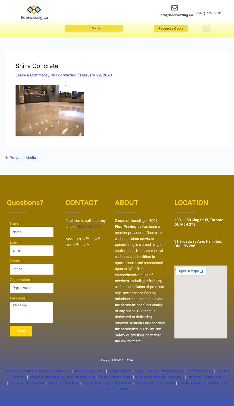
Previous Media (20, 157)
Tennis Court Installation (63, 383)
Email (14, 242)
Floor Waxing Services (199, 371)
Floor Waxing (176, 377)
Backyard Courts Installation (46, 377)
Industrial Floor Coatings (150, 377)
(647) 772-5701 (209, 13)
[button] (94, 28)
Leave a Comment (31, 75)
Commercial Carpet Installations (155, 383)
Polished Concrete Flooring (115, 377)
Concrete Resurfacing (81, 377)
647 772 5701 (89, 226)
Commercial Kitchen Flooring (27, 383)
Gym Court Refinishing (57, 371)
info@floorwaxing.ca (176, 15)
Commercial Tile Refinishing (204, 377)
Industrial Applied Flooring (194, 383)
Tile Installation (122, 383)
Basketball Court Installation (23, 371)
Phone (15, 261)
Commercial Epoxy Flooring (125, 371)
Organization (20, 280)
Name (14, 223)
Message (17, 298)
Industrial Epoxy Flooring (89, 371)
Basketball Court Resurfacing (164, 371)
